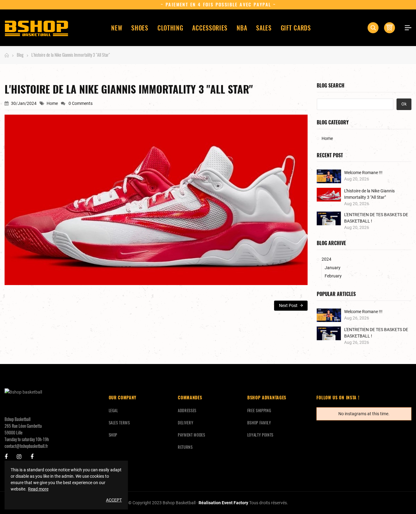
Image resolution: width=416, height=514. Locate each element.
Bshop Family (259, 422)
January (332, 267)
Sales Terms (119, 422)
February (333, 275)
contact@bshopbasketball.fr (26, 446)
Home (52, 103)
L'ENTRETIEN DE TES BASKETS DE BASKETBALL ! (376, 217)
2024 (326, 259)
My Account (405, 27)
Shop (113, 435)
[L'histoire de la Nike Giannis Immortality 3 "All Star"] (329, 195)
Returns (185, 447)
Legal (113, 410)
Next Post (288, 305)
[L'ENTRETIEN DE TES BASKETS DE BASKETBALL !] (329, 218)
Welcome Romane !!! (363, 172)
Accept (114, 500)
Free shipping (259, 410)
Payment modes (191, 435)
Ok (404, 104)
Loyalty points (260, 435)
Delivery (185, 422)
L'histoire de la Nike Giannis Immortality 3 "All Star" (369, 194)
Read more (38, 489)
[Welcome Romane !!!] (329, 176)
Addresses (187, 410)
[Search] (373, 27)
